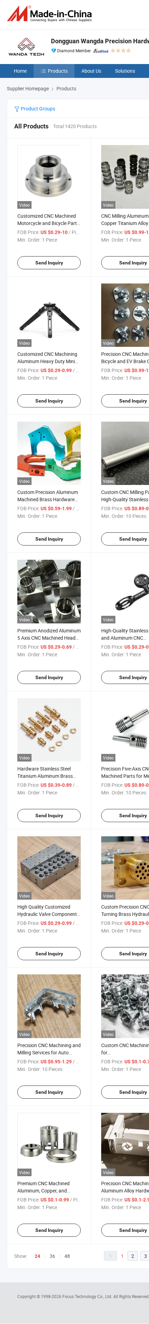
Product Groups (37, 108)
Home (20, 70)
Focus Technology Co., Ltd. (87, 1296)
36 (52, 1256)
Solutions (125, 70)
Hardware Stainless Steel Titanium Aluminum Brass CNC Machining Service (45, 775)
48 (67, 1256)
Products (58, 70)
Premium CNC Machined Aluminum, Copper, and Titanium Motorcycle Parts (45, 1190)
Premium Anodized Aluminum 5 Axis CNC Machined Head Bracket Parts (49, 637)
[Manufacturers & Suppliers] (50, 14)
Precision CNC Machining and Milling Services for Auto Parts (49, 1052)
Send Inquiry (49, 262)
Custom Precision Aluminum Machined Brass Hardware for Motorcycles (47, 499)
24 (37, 1256)
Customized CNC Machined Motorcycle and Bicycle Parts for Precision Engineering (48, 223)
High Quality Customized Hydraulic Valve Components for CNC (48, 914)
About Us (91, 70)
